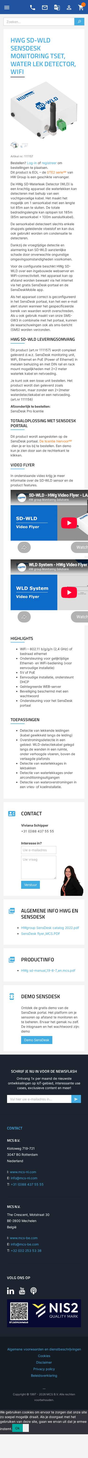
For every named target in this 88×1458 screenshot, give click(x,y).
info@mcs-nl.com (24, 1178)
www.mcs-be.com (24, 1238)
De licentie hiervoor (54, 441)
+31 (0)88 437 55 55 (27, 1184)
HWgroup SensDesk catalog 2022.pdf (50, 928)
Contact (14, 1128)
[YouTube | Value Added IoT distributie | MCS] (22, 1291)
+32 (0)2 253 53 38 (26, 1251)
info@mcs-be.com (25, 1244)
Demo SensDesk (36, 1040)
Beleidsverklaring (44, 1375)
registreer (49, 163)
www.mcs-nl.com (23, 1172)
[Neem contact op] (45, 7)
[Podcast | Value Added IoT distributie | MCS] (33, 1291)
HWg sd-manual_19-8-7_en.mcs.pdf (48, 970)
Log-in (32, 163)
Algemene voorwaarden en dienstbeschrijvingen (44, 1349)
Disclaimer (44, 1362)
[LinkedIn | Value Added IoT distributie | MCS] (10, 1291)
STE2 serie (55, 172)
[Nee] (26, 1428)
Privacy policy (44, 1369)
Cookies (44, 1356)
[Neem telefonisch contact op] (32, 7)
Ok (17, 1428)
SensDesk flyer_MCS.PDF (40, 934)
